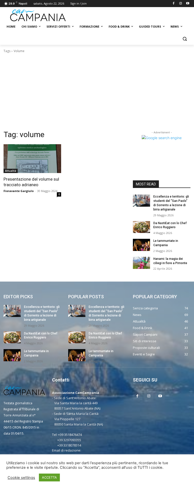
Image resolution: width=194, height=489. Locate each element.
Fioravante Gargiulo (19, 191)
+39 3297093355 (69, 440)
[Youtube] (187, 4)
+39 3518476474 (70, 434)
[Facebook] (174, 4)
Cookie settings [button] (21, 477)
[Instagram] (180, 4)
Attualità (10, 171)
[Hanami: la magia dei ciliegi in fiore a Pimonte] (141, 263)
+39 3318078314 (69, 445)
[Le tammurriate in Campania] (141, 245)
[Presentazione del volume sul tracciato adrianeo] (32, 158)
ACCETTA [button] (49, 477)
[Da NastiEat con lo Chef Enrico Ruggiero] (141, 227)
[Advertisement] (97, 91)
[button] (184, 39)
